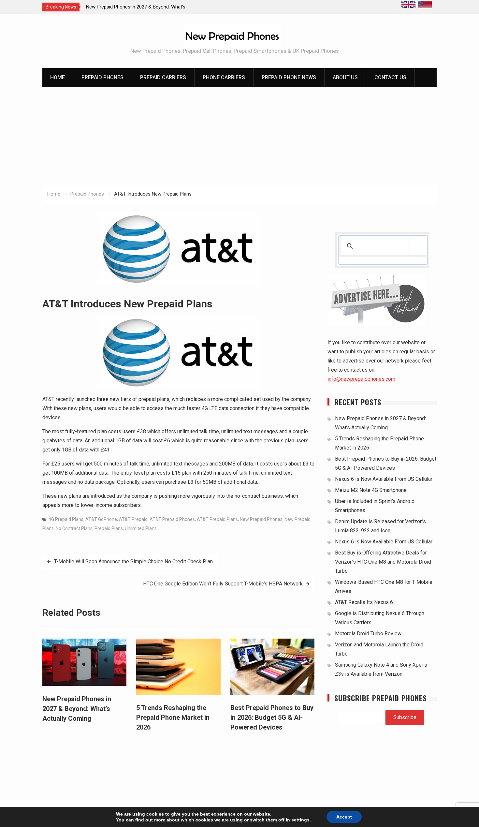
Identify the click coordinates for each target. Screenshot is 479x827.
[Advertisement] (239, 136)
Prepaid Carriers (163, 77)
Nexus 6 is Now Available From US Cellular (383, 479)
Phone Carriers (224, 77)
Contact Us (390, 77)
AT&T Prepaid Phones (172, 519)
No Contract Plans (74, 528)
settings (300, 819)
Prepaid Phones (102, 77)
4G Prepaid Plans (66, 519)
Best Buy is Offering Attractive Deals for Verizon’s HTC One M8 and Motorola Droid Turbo (383, 562)
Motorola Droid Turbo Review (368, 633)
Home (57, 77)
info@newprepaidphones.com (361, 379)
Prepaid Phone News (289, 77)
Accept (344, 817)
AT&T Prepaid (133, 519)
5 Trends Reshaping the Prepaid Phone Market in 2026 (173, 717)
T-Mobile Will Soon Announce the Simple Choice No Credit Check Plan (133, 561)
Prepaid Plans (108, 528)
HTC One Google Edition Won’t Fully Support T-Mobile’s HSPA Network (223, 584)
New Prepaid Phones (261, 519)
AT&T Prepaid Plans (217, 519)
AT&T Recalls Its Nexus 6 (364, 602)
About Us (345, 77)
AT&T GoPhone (101, 519)
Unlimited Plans (141, 528)
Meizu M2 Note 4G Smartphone (371, 490)
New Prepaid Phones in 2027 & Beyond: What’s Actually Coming (76, 708)
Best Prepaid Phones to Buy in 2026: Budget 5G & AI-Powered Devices (271, 717)
